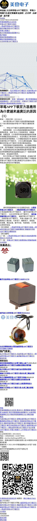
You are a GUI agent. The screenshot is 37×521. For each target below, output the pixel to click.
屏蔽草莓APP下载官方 (25, 505)
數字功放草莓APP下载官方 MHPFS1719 (14, 279)
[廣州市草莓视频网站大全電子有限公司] (10, 396)
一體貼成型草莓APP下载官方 (17, 427)
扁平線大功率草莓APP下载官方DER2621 (15, 313)
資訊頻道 (20, 99)
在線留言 (5, 412)
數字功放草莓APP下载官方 (17, 425)
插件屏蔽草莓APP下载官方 (10, 28)
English (2, 18)
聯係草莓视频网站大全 (8, 37)
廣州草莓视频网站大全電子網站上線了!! (14, 363)
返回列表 (3, 358)
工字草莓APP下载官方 (28, 430)
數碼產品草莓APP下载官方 (10, 421)
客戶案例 (3, 35)
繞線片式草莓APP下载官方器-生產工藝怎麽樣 (16, 387)
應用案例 (27, 410)
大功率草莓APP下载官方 (9, 41)
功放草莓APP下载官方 (25, 354)
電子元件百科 (15, 101)
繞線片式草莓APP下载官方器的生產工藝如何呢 (17, 373)
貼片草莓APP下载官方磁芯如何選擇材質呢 (15, 369)
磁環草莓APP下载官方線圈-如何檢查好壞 (15, 379)
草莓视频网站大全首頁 (8, 22)
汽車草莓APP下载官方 (8, 419)
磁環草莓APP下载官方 (28, 503)
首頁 (14, 99)
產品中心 (20, 410)
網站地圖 (30, 414)
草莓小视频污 (5, 30)
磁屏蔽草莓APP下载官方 (26, 356)
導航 (1, 408)
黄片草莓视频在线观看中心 (10, 33)
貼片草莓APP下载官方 (18, 90)
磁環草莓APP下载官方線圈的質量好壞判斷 (15, 365)
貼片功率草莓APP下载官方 (26, 507)
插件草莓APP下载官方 (8, 505)
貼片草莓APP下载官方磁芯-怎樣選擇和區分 (16, 383)
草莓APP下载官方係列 (8, 24)
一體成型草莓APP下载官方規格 (22, 227)
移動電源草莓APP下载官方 (13, 423)
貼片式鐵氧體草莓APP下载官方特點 (13, 377)
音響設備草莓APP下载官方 (26, 419)
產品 (1, 417)
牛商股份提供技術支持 (8, 498)
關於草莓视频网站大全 (8, 39)
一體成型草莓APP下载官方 (10, 26)
